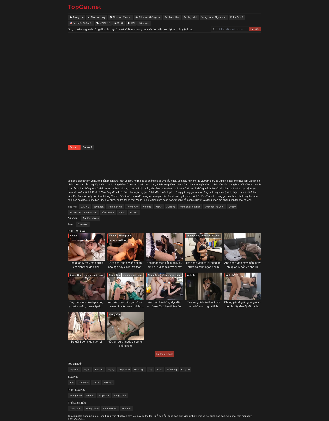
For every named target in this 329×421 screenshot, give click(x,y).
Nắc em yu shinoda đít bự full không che (125, 343)
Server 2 (87, 147)
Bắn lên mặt (107, 212)
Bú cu (122, 212)
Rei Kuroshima (91, 218)
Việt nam (74, 369)
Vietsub (147, 206)
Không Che (132, 206)
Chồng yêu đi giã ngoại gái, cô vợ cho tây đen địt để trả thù (242, 304)
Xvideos (170, 206)
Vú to (159, 369)
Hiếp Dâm (104, 395)
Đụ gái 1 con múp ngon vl (86, 341)
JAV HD (85, 206)
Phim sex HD (110, 408)
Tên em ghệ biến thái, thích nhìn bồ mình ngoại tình (203, 304)
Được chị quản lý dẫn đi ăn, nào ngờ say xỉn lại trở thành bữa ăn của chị (125, 265)
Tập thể (99, 369)
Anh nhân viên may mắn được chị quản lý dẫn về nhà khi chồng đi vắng (242, 265)
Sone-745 (82, 224)
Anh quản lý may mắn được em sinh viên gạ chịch (86, 264)
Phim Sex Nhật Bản (189, 206)
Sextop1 (134, 212)
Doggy (232, 206)
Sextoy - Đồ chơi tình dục (83, 212)
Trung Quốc (92, 408)
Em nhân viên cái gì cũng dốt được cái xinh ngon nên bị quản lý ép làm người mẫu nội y (203, 265)
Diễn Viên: (73, 218)
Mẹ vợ (111, 369)
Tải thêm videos (164, 354)
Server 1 (74, 147)
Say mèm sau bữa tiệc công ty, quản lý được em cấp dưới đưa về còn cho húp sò (86, 305)
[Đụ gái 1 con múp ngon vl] (86, 326)
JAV (72, 382)
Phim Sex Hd (115, 206)
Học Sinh (126, 408)
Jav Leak (98, 206)
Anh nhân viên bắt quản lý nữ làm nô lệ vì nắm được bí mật (164, 264)
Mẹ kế (87, 369)
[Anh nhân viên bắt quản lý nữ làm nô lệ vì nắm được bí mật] (164, 247)
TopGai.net (84, 6)
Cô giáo (185, 369)
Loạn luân (124, 369)
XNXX (159, 206)
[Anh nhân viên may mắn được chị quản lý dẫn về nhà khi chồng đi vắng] (242, 247)
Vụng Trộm (120, 395)
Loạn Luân (75, 408)
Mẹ (150, 369)
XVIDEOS (83, 382)
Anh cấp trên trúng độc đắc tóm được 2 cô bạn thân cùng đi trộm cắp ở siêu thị (164, 305)
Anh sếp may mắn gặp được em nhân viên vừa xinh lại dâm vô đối (125, 305)
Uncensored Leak (214, 206)
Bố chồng (172, 369)
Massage (139, 369)
